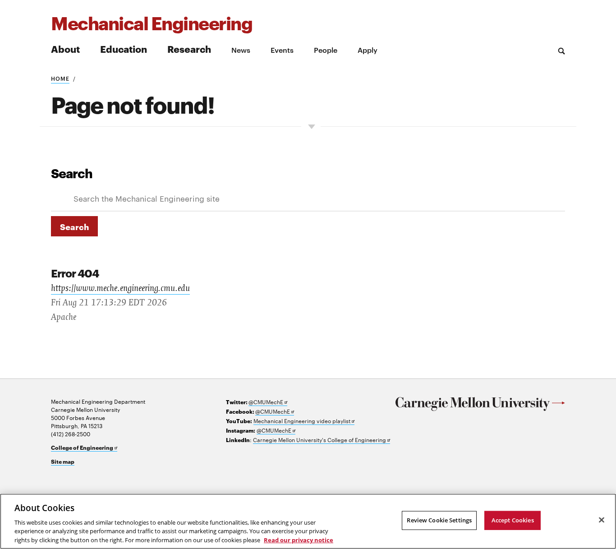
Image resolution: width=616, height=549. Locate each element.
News (240, 50)
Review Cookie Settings (439, 520)
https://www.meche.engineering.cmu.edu (120, 288)
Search (71, 172)
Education (123, 48)
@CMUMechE (267, 401)
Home (60, 78)
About (65, 48)
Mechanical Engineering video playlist (303, 420)
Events (282, 50)
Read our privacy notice (298, 539)
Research (189, 48)
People (325, 50)
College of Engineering (84, 447)
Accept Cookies (513, 520)
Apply (367, 50)
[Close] (601, 520)
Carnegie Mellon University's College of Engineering (321, 439)
